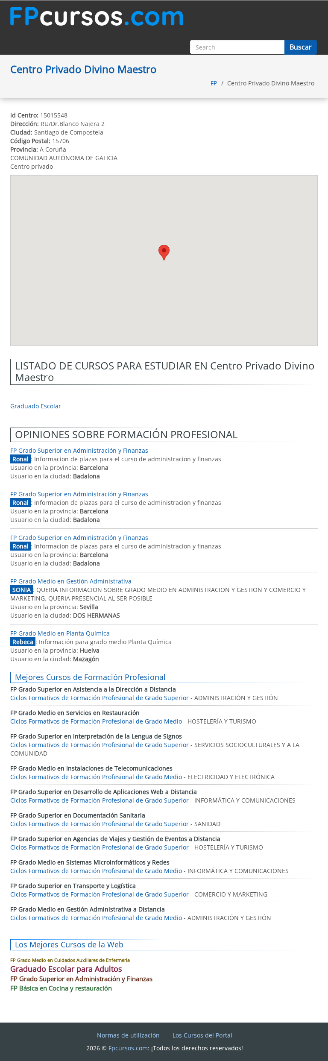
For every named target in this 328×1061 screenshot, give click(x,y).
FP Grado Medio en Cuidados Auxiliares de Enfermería (70, 960)
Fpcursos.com (128, 1048)
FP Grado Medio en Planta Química (60, 633)
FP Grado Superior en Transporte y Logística (73, 886)
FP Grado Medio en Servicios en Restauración (75, 713)
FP (214, 83)
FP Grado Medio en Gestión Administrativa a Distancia (87, 909)
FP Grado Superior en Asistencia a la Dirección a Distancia (93, 689)
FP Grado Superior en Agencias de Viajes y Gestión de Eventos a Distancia (115, 839)
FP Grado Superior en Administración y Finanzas (79, 450)
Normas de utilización (128, 1035)
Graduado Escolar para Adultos (66, 969)
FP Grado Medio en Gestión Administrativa (71, 581)
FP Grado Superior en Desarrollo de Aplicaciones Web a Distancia (103, 792)
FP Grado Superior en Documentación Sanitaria (77, 815)
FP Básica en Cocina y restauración (61, 988)
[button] (164, 252)
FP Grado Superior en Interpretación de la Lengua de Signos (96, 736)
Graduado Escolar (35, 406)
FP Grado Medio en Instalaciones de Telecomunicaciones (91, 768)
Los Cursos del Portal (202, 1035)
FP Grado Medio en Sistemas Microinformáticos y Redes (90, 862)
